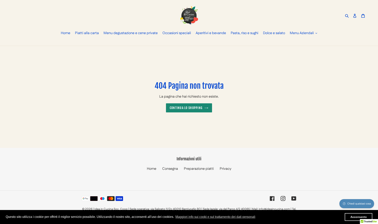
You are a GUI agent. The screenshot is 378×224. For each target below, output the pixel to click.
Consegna (170, 168)
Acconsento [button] (358, 216)
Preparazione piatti (199, 168)
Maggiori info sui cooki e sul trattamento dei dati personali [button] (215, 216)
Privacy (225, 168)
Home (151, 168)
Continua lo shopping (186, 108)
